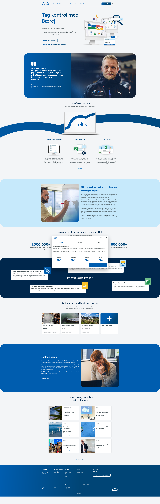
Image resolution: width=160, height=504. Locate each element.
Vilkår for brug (67, 488)
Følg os (55, 487)
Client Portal (83, 3)
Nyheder (66, 471)
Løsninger (66, 3)
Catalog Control (44, 474)
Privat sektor (56, 473)
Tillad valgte (80, 264)
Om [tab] (99, 242)
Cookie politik (67, 487)
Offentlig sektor (56, 472)
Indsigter (59, 3)
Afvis (62, 264)
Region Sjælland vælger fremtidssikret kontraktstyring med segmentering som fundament (68, 429)
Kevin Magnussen (80, 472)
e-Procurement (44, 476)
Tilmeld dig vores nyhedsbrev (102, 475)
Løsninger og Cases (57, 471)
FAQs (43, 488)
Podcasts (66, 473)
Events (71, 3)
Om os (76, 3)
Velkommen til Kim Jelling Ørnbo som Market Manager (102, 445)
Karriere (43, 484)
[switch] (73, 260)
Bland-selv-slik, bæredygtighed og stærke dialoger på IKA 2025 (69, 445)
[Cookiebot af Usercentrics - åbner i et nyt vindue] (101, 238)
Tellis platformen (44, 471)
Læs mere (65, 417)
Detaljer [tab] (80, 242)
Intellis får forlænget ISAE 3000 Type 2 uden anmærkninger (102, 428)
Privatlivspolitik (67, 484)
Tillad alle (98, 264)
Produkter (53, 3)
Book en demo (106, 3)
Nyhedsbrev (67, 477)
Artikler (66, 476)
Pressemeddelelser (68, 472)
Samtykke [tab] (61, 242)
